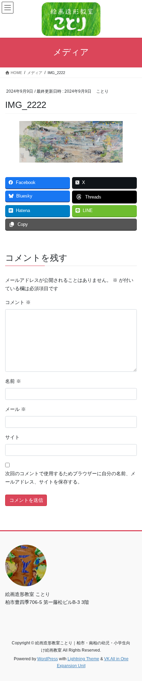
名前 (13, 381)
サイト (12, 437)
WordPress (47, 658)
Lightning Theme (83, 658)
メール (15, 409)
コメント (18, 302)
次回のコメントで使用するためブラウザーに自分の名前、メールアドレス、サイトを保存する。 (70, 478)
